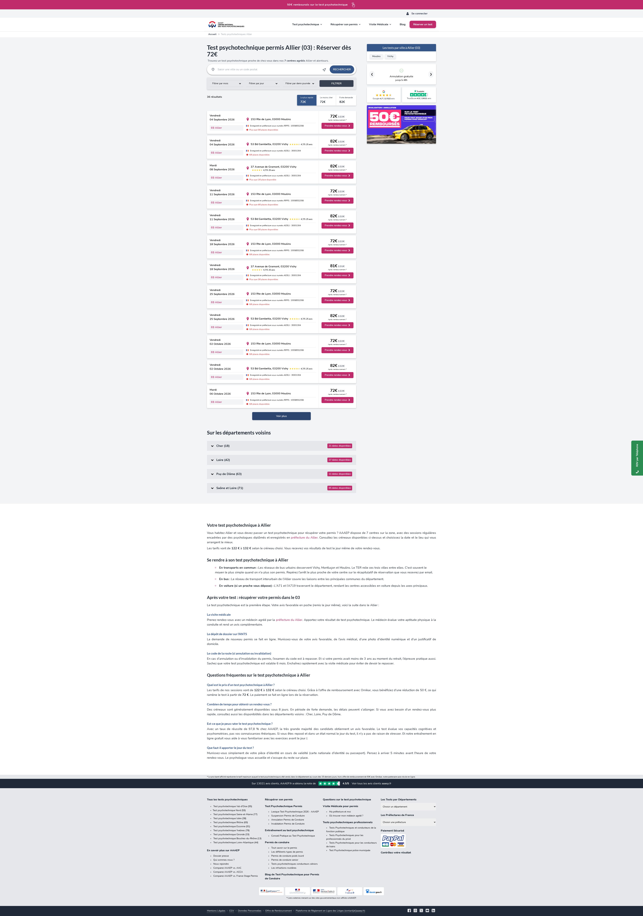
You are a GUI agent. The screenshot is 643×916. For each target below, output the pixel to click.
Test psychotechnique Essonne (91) (231, 826)
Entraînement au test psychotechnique (289, 830)
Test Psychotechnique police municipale (349, 850)
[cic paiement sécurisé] (408, 841)
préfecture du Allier (304, 538)
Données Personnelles (249, 910)
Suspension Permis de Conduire (288, 815)
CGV (231, 910)
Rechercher (342, 69)
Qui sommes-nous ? (223, 859)
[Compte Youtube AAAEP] (427, 911)
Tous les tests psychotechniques (227, 799)
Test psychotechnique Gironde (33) (231, 834)
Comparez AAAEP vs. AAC (227, 867)
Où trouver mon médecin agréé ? (346, 815)
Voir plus (281, 416)
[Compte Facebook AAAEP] (409, 911)
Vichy (390, 56)
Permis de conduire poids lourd (287, 855)
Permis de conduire (277, 842)
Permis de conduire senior (284, 859)
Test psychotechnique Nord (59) (229, 810)
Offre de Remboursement (278, 910)
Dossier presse (221, 855)
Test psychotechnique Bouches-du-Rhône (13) (237, 838)
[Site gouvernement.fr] (297, 891)
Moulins (376, 56)
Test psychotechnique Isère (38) (229, 818)
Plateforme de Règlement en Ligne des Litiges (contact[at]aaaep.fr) (330, 910)
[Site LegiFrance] (271, 891)
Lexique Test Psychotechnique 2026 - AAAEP (295, 811)
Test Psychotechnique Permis (283, 806)
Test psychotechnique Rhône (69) (230, 822)
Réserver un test (422, 24)
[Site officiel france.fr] (349, 891)
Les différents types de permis (287, 851)
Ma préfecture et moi (340, 811)
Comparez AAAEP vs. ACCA (228, 872)
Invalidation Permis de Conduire (287, 823)
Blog (403, 24)
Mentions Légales (216, 910)
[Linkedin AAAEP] (433, 911)
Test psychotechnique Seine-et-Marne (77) (235, 814)
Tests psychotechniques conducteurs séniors (294, 863)
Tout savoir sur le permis (284, 847)
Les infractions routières (283, 867)
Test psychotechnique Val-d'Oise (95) (232, 806)
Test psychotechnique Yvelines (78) (231, 830)
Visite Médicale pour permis (340, 806)
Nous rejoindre (221, 863)
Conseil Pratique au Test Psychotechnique (293, 835)
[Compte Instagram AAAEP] (415, 911)
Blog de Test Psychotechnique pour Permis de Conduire (292, 876)
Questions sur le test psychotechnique (347, 799)
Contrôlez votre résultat (396, 852)
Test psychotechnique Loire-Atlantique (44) (235, 842)
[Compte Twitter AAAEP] (421, 911)
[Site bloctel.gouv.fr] (374, 891)
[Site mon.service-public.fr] (323, 891)
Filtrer (336, 83)
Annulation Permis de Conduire (287, 819)
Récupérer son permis (279, 799)
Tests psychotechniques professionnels (348, 822)
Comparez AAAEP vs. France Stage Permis (235, 876)
